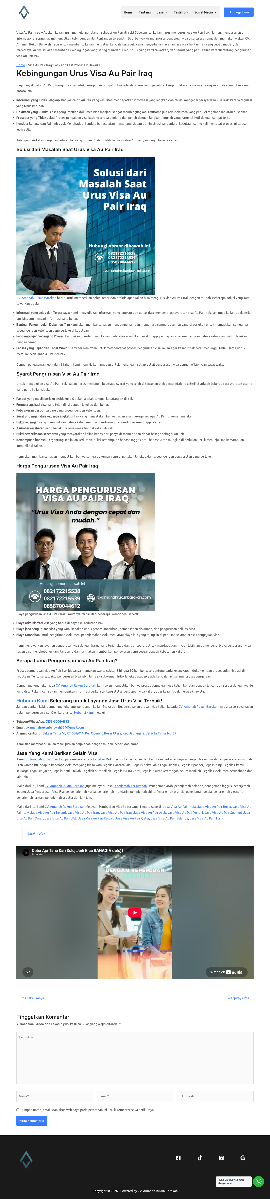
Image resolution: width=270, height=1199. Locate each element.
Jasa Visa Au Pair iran (116, 812)
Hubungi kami (84, 712)
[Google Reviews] (243, 1158)
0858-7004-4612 (57, 721)
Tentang (145, 12)
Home (128, 12)
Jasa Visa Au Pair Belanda (169, 818)
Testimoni (181, 12)
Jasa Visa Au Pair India (179, 806)
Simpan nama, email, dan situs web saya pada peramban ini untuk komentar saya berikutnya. (88, 1110)
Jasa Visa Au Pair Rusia (214, 806)
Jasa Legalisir (95, 759)
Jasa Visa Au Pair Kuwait (96, 818)
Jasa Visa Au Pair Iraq (83, 812)
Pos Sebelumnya (30, 998)
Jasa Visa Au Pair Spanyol (223, 812)
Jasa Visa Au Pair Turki (206, 818)
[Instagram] (221, 1158)
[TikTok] (200, 1158)
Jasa (160, 12)
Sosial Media (203, 12)
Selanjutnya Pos (240, 998)
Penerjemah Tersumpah (130, 786)
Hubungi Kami (32, 701)
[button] (166, 12)
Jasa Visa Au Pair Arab (149, 812)
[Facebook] (178, 1158)
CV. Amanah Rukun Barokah (36, 298)
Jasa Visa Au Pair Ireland (48, 812)
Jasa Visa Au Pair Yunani (185, 812)
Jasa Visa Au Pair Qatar (132, 818)
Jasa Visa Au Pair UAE (61, 818)
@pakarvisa (35, 834)
